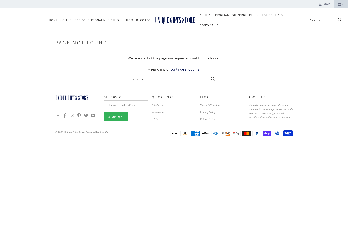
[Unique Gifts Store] (175, 20)
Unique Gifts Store (74, 132)
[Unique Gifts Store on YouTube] (93, 115)
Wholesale (158, 112)
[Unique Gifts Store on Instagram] (72, 115)
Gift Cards (157, 105)
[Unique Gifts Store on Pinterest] (79, 115)
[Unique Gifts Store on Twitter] (86, 115)
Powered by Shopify (97, 132)
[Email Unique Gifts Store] (58, 115)
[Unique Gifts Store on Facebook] (65, 115)
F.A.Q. (155, 119)
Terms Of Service (210, 105)
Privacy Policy (207, 112)
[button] (72, 20)
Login (327, 4)
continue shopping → (187, 69)
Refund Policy (207, 119)
